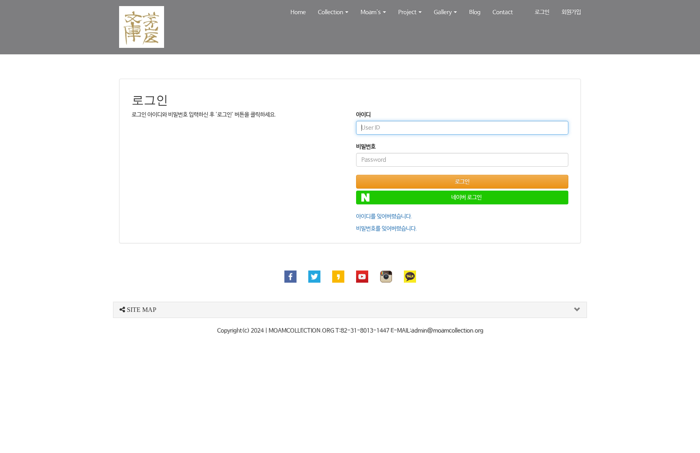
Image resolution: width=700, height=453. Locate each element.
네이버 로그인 (466, 197)
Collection (331, 12)
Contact (503, 12)
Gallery (443, 12)
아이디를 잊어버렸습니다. (384, 216)
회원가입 (571, 12)
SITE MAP (140, 309)
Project (408, 12)
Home (298, 12)
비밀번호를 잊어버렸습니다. (386, 228)
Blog (474, 12)
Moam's (371, 12)
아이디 (363, 115)
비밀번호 (366, 147)
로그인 (542, 12)
